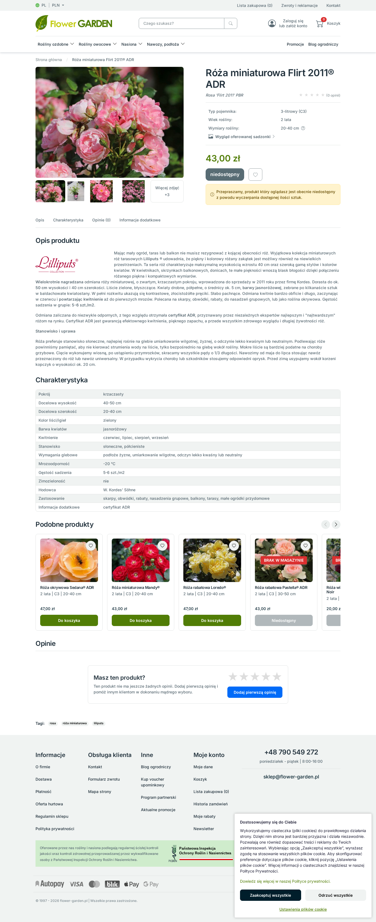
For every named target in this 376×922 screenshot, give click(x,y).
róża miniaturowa (75, 723)
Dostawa (44, 779)
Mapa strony (99, 791)
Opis (40, 220)
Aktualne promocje (158, 809)
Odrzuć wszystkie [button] (335, 895)
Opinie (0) (101, 220)
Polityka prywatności (55, 828)
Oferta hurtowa (49, 804)
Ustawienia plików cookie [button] (303, 909)
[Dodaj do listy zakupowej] (255, 174)
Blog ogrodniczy (323, 44)
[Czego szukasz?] (230, 23)
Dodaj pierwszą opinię (255, 692)
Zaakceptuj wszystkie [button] (270, 895)
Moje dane (203, 766)
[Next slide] (336, 524)
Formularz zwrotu (104, 779)
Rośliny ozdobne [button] (53, 44)
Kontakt (333, 5)
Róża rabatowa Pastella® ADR (281, 587)
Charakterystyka (68, 220)
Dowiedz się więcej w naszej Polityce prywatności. (285, 881)
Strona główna (49, 59)
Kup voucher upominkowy (152, 782)
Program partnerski (158, 797)
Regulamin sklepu (52, 816)
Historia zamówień (211, 804)
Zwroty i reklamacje (299, 5)
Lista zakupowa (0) (255, 5)
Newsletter (204, 828)
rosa (53, 723)
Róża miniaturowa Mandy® (136, 587)
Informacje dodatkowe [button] (139, 220)
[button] (50, 5)
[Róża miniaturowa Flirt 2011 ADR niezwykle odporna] (74, 23)
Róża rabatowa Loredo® (204, 587)
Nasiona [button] (129, 44)
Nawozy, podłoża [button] (163, 44)
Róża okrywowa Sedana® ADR (67, 587)
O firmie (43, 766)
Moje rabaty (205, 816)
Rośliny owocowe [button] (95, 44)
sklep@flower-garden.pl (291, 777)
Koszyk (200, 779)
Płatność (43, 791)
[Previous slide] (325, 524)
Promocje (295, 44)
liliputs (98, 723)
